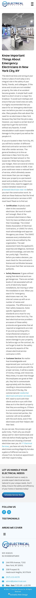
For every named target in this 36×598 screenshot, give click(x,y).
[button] (31, 4)
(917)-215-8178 (13, 577)
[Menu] (4, 534)
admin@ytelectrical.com (16, 581)
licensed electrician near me (15, 190)
